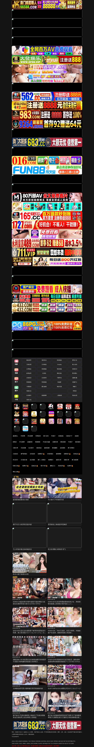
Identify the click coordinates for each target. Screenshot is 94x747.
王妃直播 (23, 448)
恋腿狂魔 (74, 378)
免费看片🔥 (41, 454)
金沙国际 (32, 460)
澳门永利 (46, 436)
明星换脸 (44, 382)
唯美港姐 (59, 369)
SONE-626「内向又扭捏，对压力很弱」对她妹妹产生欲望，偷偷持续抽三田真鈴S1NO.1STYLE (64, 633)
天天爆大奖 (24, 460)
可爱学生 (59, 378)
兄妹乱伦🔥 (34, 466)
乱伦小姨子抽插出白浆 (21, 574)
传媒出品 (28, 391)
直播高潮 (55, 442)
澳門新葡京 (24, 454)
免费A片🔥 (25, 466)
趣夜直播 (46, 448)
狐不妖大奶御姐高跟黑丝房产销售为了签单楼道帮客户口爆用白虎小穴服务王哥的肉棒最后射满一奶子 (64, 717)
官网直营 (38, 436)
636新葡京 (50, 454)
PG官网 (23, 436)
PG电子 (53, 436)
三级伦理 (28, 364)
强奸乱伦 (44, 360)
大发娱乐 (15, 454)
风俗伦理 (74, 395)
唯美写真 (59, 386)
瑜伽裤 (59, 382)
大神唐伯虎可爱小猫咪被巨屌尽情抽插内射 (28, 688)
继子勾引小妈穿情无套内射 (22, 524)
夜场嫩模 (54, 448)
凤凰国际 (37, 442)
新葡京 (15, 442)
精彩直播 (63, 442)
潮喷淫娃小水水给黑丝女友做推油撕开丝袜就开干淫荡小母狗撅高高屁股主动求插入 (29, 660)
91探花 (44, 373)
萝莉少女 (74, 360)
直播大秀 (66, 460)
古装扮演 (28, 378)
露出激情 (44, 386)
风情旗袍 (28, 382)
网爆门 (74, 386)
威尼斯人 (15, 436)
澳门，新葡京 (42, 460)
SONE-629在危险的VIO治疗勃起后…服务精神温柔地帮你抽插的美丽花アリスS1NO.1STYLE (64, 660)
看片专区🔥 (44, 466)
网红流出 (59, 373)
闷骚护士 (74, 382)
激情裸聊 (58, 454)
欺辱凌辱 (28, 373)
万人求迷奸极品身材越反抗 (22, 549)
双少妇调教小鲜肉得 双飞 (57, 549)
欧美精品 (59, 360)
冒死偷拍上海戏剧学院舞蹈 (57, 524)
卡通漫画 (28, 386)
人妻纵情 (59, 395)
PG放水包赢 (46, 442)
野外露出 (74, 373)
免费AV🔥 (70, 466)
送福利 (77, 436)
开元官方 (15, 460)
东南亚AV (74, 369)
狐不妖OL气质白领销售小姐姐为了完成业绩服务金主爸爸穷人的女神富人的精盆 (29, 716)
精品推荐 (28, 360)
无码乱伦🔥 (76, 454)
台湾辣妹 (28, 369)
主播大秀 (15, 448)
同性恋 (74, 391)
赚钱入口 (52, 466)
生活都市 (28, 395)
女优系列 (44, 378)
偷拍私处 (39, 448)
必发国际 (62, 448)
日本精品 (44, 364)
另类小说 (28, 399)
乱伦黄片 (31, 448)
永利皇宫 (32, 454)
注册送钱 (60, 436)
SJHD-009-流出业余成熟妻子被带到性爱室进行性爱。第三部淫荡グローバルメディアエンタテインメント (29, 633)
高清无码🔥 (61, 466)
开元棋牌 (30, 436)
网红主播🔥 (16, 472)
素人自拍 (74, 364)
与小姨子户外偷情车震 (56, 499)
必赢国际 (29, 442)
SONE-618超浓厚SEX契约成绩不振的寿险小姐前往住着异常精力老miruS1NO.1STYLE (29, 603)
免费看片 (50, 460)
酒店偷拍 (77, 442)
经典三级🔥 (16, 466)
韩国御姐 (44, 369)
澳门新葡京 (71, 448)
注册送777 (69, 436)
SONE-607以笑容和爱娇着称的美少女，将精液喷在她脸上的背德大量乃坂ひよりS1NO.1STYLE (64, 604)
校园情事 (44, 395)
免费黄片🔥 (67, 454)
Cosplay (59, 364)
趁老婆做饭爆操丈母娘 (21, 499)
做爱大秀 (58, 460)
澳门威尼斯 (75, 460)
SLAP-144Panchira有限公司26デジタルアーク (64, 688)
